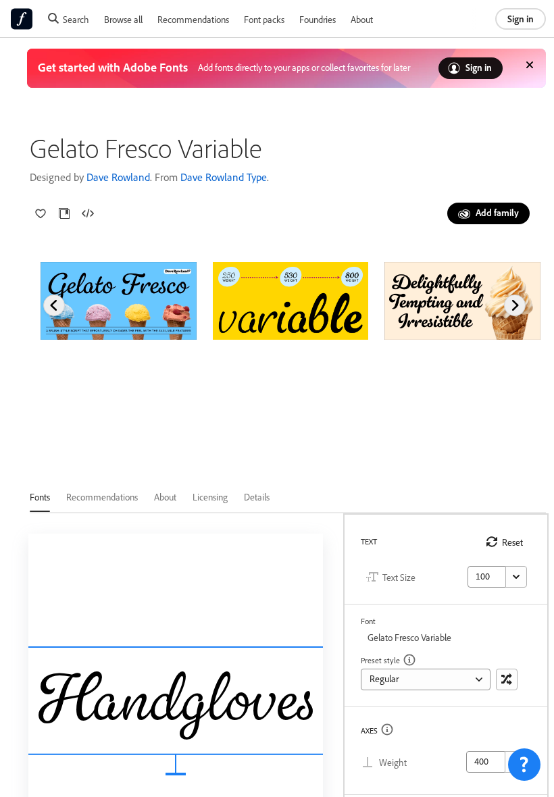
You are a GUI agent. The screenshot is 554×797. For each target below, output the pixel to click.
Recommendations (193, 19)
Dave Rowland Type (223, 177)
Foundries (317, 19)
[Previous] (54, 305)
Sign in (520, 18)
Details (257, 497)
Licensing (210, 497)
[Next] (515, 305)
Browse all (123, 19)
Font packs (264, 19)
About (362, 19)
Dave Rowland (118, 177)
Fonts (40, 497)
